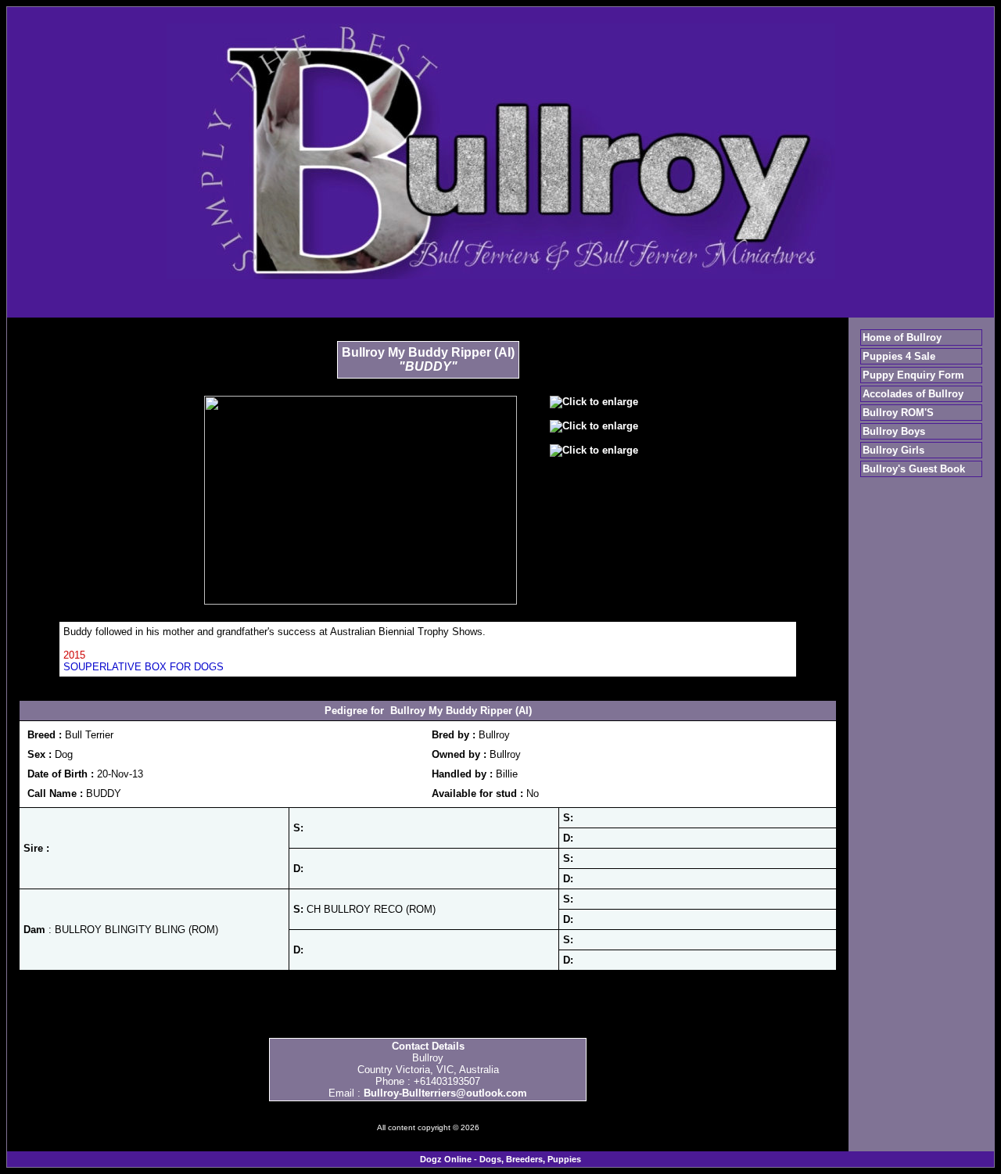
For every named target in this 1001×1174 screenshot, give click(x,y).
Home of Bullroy (902, 337)
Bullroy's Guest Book (914, 469)
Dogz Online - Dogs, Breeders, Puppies (500, 1159)
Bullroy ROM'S (898, 412)
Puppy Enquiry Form (913, 375)
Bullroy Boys (894, 431)
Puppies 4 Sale (899, 356)
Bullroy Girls (893, 450)
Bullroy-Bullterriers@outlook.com (445, 1093)
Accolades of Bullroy (913, 394)
